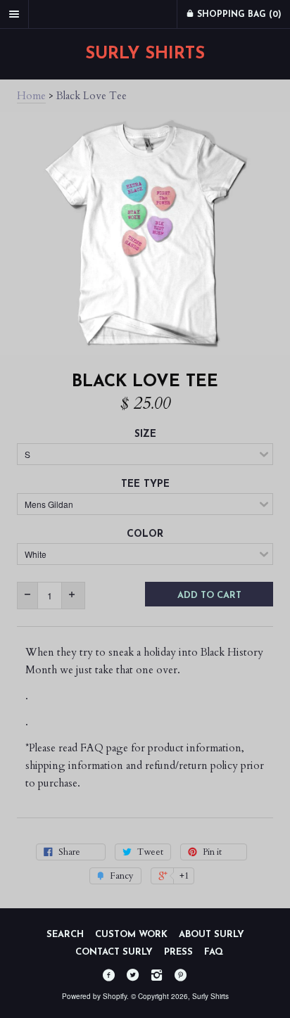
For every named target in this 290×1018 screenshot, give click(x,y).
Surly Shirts (145, 54)
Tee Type (145, 484)
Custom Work (131, 934)
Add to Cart (209, 595)
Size (145, 434)
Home (31, 96)
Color (145, 534)
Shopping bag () (238, 15)
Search (65, 934)
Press (178, 952)
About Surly (211, 934)
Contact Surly (114, 952)
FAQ (213, 952)
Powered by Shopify (94, 996)
